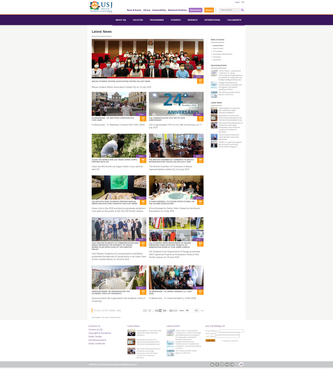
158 (156, 310)
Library (146, 10)
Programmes (157, 20)
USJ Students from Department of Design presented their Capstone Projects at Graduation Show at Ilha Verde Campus (170, 245)
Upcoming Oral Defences (222, 54)
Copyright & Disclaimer (99, 333)
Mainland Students (177, 10)
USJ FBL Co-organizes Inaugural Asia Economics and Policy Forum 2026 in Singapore (230, 144)
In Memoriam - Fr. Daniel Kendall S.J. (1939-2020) (170, 292)
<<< (145, 310)
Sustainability (159, 10)
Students (176, 20)
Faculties (138, 20)
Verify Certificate (96, 343)
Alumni (209, 10)
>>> (175, 310)
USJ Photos (217, 60)
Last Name (210, 336)
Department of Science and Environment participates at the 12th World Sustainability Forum (230, 117)
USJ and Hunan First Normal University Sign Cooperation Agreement (229, 137)
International (212, 20)
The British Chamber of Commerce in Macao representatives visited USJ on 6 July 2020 (171, 160)
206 (170, 310)
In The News (217, 51)
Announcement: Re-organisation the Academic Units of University (111, 292)
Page (182, 310)
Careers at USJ (95, 329)
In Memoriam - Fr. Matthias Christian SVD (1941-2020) (113, 119)
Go (196, 310)
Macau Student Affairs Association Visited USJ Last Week (121, 81)
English (237, 2)
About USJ (121, 20)
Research (192, 20)
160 (164, 310)
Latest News (218, 45)
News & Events (134, 10)
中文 (242, 2)
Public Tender (95, 336)
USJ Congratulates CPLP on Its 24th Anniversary (167, 119)
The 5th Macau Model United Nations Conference (229, 93)
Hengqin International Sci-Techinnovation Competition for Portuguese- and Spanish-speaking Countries (230, 86)
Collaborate (234, 20)
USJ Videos (217, 57)
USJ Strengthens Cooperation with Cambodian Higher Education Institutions (229, 110)
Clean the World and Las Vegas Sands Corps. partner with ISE (114, 160)
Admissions (195, 10)
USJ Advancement (97, 340)
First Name (210, 333)
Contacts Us (94, 326)
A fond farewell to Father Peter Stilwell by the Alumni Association (172, 202)
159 (160, 310)
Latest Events (218, 48)
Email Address (212, 331)
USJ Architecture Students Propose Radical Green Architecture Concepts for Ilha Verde (114, 202)
